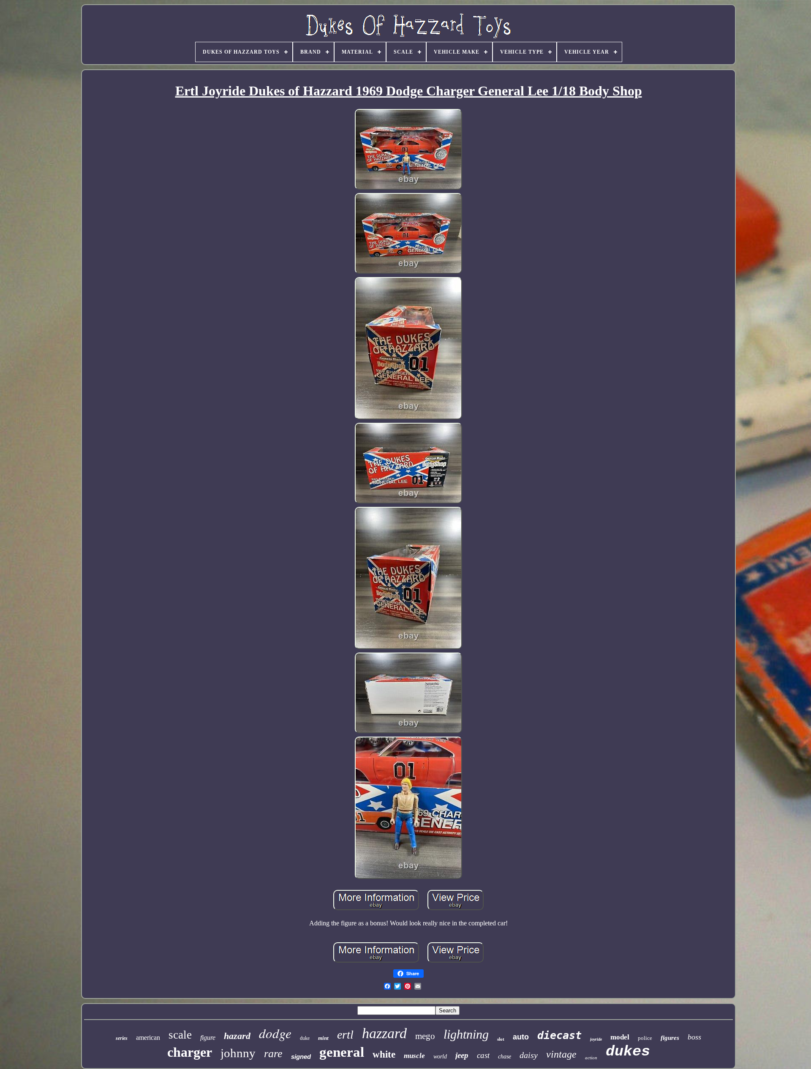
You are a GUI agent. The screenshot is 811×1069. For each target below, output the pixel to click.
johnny (238, 1053)
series (122, 1038)
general (341, 1052)
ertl (345, 1034)
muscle (414, 1056)
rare (273, 1053)
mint (323, 1038)
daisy (529, 1055)
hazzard (384, 1033)
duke (305, 1038)
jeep (461, 1055)
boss (694, 1037)
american (148, 1037)
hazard (237, 1036)
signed (301, 1056)
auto (521, 1037)
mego (425, 1036)
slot (500, 1039)
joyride (596, 1039)
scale (180, 1034)
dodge (275, 1033)
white (384, 1054)
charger (189, 1052)
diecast (559, 1035)
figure (207, 1037)
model (619, 1037)
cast (483, 1055)
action (591, 1057)
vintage (561, 1054)
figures (670, 1037)
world (440, 1056)
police (645, 1038)
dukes (628, 1051)
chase (504, 1056)
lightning (466, 1034)
